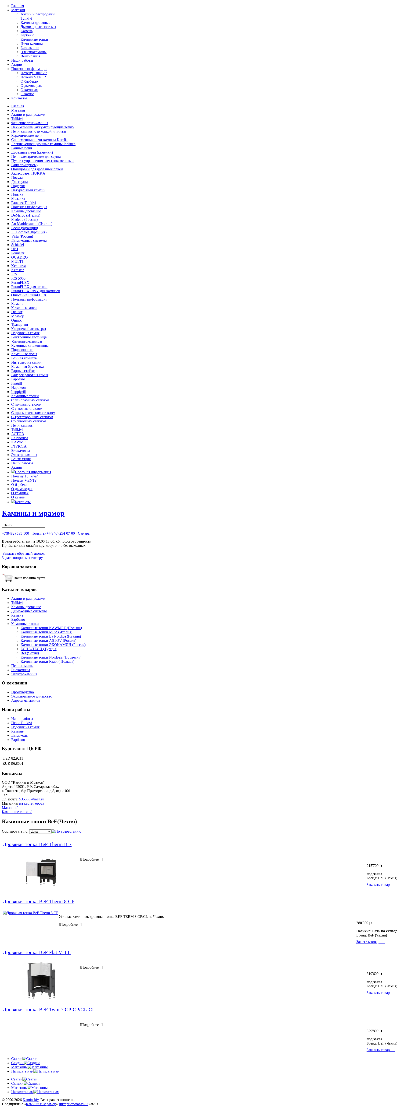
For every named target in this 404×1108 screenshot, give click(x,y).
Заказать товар (381, 885)
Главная (17, 6)
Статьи (16, 1059)
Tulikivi (26, 18)
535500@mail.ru (31, 799)
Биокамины (30, 48)
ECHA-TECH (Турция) (39, 649)
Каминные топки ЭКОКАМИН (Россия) (53, 645)
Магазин (18, 10)
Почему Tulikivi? (34, 73)
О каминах (29, 90)
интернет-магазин (73, 1104)
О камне (27, 94)
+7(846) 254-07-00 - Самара (68, 533)
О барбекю (29, 81)
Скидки (17, 1063)
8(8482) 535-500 (21, 795)
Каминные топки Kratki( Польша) (47, 661)
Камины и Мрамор (41, 1104)
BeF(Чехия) (30, 653)
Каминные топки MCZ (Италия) (46, 632)
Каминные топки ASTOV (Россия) (48, 640)
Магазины (19, 1067)
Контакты (19, 98)
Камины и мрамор (33, 513)
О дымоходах (31, 86)
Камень (26, 31)
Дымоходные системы (38, 27)
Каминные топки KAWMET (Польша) (51, 628)
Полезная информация (29, 69)
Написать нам (22, 1071)
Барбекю (27, 35)
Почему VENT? (33, 77)
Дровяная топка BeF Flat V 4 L (37, 952)
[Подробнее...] (91, 859)
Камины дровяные (35, 23)
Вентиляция (30, 56)
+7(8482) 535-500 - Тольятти (24, 533)
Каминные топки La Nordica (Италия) (51, 636)
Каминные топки (34, 39)
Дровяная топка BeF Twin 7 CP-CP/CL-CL (49, 1009)
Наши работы (22, 60)
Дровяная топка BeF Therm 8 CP (38, 901)
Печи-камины (32, 44)
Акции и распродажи (38, 14)
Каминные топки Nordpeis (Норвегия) (51, 657)
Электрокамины (34, 52)
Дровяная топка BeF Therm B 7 (37, 844)
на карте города (31, 803)
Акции (16, 65)
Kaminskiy (31, 1100)
